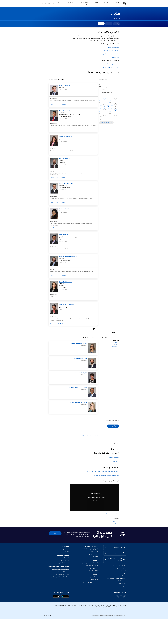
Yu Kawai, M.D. (63, 234)
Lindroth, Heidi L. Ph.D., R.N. (79, 373)
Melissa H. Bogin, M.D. (65, 136)
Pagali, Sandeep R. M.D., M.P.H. (78, 388)
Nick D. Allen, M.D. (64, 85)
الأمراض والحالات (114, 9)
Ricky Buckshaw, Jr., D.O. (66, 158)
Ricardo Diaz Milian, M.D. (66, 184)
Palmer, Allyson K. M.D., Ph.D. (78, 402)
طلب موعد (115, 18)
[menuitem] (116, 24)
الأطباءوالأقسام (101, 23)
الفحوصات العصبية (114, 457)
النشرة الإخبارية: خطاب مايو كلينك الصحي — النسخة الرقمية (103, 471)
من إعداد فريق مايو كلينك (112, 420)
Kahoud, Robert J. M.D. (80, 358)
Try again (95, 500)
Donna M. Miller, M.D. (65, 282)
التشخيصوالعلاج (108, 23)
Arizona (115, 342)
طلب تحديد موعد (113, 426)
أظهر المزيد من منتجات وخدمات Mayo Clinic (107, 475)
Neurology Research (113, 64)
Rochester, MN (105, 87)
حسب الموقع (102, 84)
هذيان (115, 14)
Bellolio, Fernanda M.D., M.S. (78, 343)
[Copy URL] (86, 497)
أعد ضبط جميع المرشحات (106, 122)
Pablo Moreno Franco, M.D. (67, 304)
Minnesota (114, 346)
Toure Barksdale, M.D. (65, 111)
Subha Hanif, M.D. (64, 209)
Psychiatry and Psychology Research (108, 67)
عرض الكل (114, 348)
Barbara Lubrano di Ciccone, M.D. (68, 256)
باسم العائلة (102, 96)
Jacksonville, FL (105, 89)
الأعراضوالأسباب (116, 23)
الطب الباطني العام (113, 47)
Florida (115, 344)
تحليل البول (116, 461)
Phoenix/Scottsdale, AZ (107, 92)
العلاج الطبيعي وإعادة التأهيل (110, 54)
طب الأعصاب (115, 57)
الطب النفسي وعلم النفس (111, 50)
